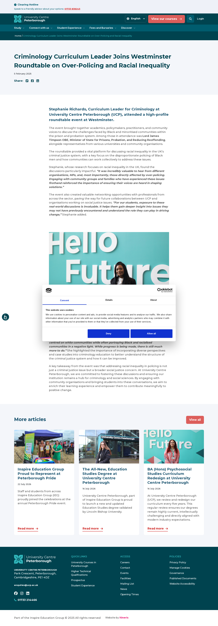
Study (17, 27)
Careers (125, 562)
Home (18, 35)
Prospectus (78, 580)
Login (200, 18)
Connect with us (39, 27)
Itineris (124, 617)
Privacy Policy (178, 562)
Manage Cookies (180, 567)
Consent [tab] (64, 300)
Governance (177, 573)
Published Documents (183, 578)
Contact (125, 567)
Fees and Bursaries (101, 27)
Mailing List (127, 583)
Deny (108, 333)
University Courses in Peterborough (83, 564)
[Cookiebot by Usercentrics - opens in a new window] (159, 290)
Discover (126, 27)
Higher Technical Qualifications (81, 573)
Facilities (125, 578)
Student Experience (69, 27)
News (123, 589)
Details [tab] (109, 300)
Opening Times (129, 594)
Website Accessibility (182, 583)
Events (124, 573)
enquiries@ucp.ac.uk (26, 585)
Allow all (151, 333)
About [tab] (153, 300)
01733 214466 (27, 600)
